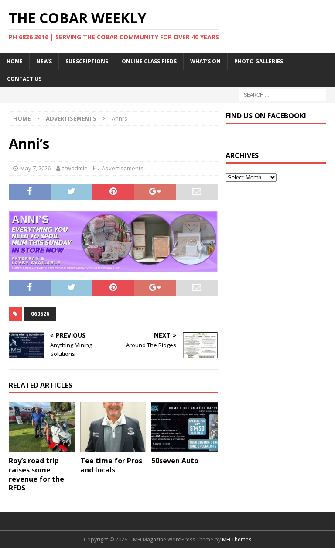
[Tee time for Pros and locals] (113, 427)
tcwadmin (75, 168)
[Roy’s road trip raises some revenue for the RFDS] (42, 427)
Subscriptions (86, 61)
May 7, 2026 (35, 168)
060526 (40, 313)
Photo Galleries (258, 61)
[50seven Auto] (184, 427)
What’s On (205, 61)
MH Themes (236, 539)
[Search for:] (282, 94)
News (44, 61)
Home (15, 61)
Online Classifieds (149, 61)
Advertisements (123, 168)
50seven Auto (174, 460)
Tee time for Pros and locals (111, 465)
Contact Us (24, 79)
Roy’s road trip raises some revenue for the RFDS (36, 474)
